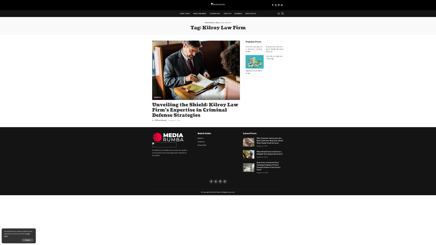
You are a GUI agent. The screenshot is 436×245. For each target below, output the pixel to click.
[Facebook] (273, 5)
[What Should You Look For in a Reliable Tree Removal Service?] (248, 154)
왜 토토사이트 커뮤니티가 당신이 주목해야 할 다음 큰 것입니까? (275, 49)
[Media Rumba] (218, 5)
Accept (27, 240)
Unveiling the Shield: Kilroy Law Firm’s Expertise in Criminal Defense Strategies (195, 110)
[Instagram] (282, 5)
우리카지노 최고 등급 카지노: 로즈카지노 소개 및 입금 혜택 (254, 49)
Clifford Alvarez (161, 120)
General (157, 97)
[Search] (282, 13)
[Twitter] (276, 5)
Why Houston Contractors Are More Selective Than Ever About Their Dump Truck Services (270, 140)
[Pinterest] (279, 5)
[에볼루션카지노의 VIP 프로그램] (255, 62)
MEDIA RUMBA (214, 192)
